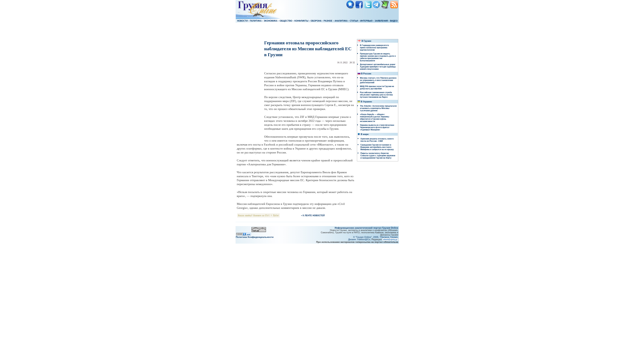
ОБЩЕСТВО (286, 21)
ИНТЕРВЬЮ (366, 21)
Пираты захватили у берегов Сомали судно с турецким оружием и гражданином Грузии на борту (377, 155)
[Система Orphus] (258, 216)
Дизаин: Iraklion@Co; (359, 239)
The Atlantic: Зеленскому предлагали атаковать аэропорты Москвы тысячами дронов (378, 108)
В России (366, 74)
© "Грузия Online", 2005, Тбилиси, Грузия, (375, 237)
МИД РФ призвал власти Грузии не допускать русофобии (377, 87)
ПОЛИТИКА (256, 21)
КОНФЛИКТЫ (301, 21)
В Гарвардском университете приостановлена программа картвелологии (374, 47)
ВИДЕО (394, 21)
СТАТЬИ (354, 21)
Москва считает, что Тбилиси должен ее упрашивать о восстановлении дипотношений (378, 80)
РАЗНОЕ (328, 21)
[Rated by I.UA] (243, 234)
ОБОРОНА (316, 21)
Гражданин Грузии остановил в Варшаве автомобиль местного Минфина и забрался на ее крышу (377, 147)
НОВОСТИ (242, 21)
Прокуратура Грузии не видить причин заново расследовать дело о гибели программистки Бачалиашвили (378, 57)
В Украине (366, 102)
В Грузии (366, 41)
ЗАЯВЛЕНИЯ (381, 21)
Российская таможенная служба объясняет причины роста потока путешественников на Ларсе (376, 94)
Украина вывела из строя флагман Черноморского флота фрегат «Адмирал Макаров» (377, 127)
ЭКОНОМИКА (270, 21)
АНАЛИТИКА (341, 21)
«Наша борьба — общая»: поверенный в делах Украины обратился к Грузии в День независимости (374, 117)
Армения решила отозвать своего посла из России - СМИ (377, 140)
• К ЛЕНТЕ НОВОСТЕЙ (313, 215)
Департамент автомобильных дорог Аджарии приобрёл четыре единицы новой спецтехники (378, 66)
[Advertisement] (317, 30)
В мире (364, 134)
